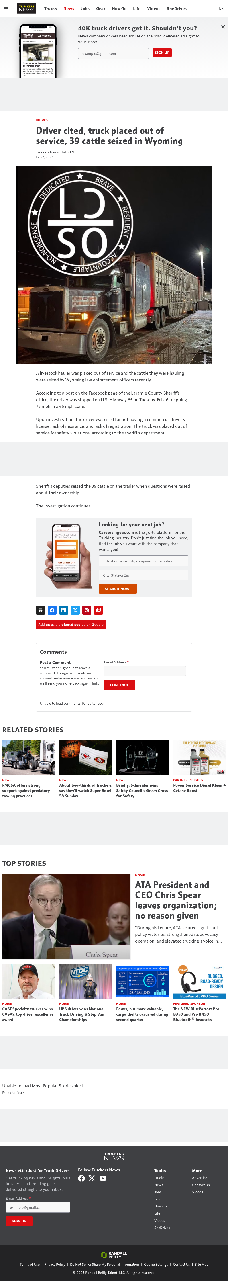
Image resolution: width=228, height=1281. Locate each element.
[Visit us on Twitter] (92, 1177)
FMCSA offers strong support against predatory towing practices (26, 790)
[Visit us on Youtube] (103, 1177)
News (42, 119)
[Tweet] (75, 610)
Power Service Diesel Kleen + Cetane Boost (199, 788)
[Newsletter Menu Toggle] (221, 8)
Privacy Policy (55, 1264)
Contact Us (181, 1264)
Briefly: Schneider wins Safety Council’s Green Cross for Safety (142, 790)
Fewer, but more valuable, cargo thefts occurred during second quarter (142, 1014)
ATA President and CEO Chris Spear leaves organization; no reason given (176, 900)
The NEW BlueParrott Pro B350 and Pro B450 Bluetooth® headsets (196, 1014)
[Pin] (86, 610)
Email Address (116, 662)
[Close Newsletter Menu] (223, 26)
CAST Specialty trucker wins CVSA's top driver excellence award (27, 1014)
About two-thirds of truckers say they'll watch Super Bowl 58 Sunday (85, 790)
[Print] (40, 610)
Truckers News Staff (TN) (55, 152)
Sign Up (162, 52)
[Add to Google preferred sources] (98, 610)
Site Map (201, 1264)
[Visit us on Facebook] (81, 1177)
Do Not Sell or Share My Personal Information (104, 1264)
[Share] (52, 610)
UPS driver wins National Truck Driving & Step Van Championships (81, 1014)
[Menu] (6, 8)
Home (140, 875)
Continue (119, 685)
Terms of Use (30, 1264)
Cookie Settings (156, 1264)
